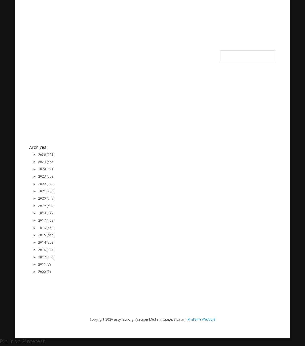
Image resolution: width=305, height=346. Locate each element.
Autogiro (178, 54)
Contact (148, 54)
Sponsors (75, 54)
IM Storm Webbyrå (200, 319)
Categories (50, 54)
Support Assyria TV (102, 54)
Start (32, 54)
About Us (129, 54)
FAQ (162, 54)
